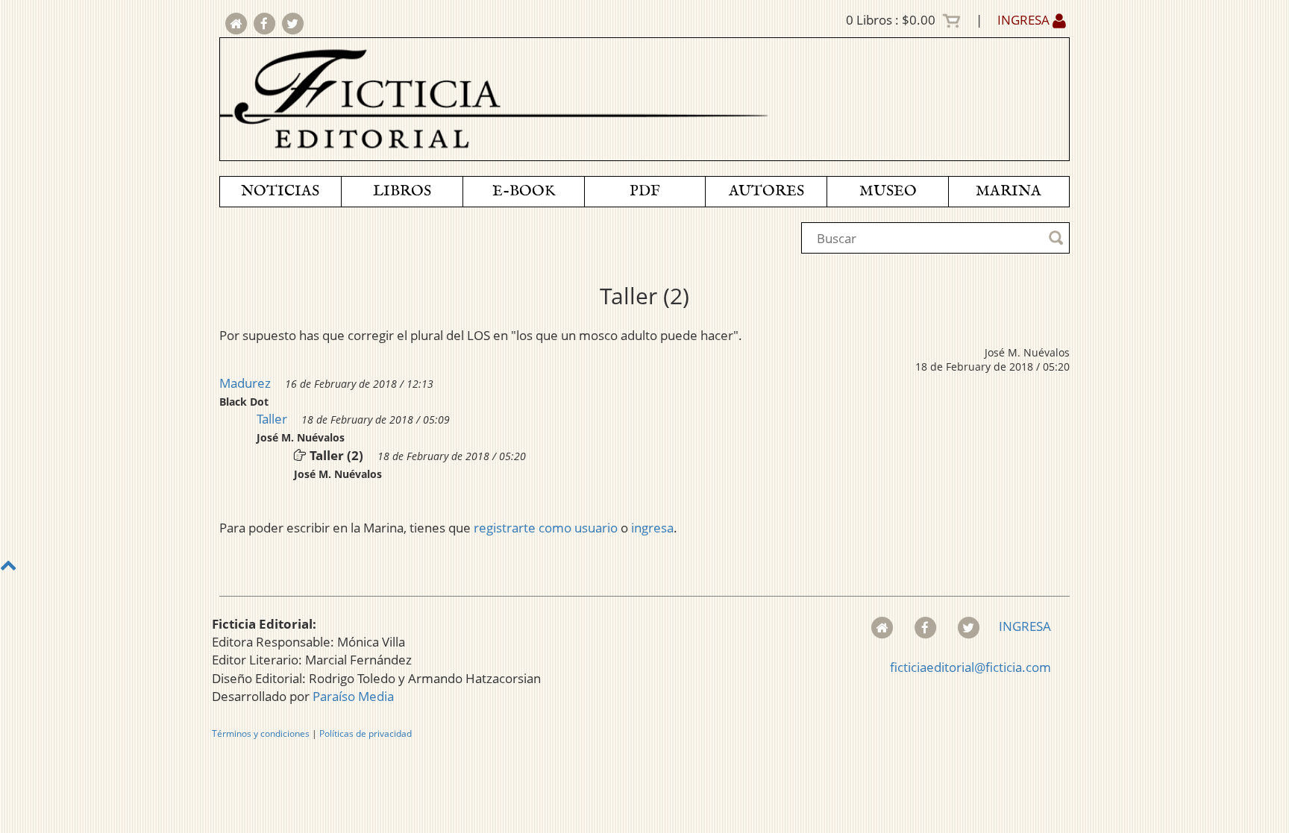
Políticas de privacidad (365, 733)
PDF (645, 191)
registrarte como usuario (546, 527)
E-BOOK (523, 191)
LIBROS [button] (402, 191)
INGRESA (1025, 19)
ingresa (652, 527)
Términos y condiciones (261, 733)
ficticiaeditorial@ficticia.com (970, 667)
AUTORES (766, 191)
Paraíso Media (353, 696)
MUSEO (888, 191)
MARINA (1008, 191)
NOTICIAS (280, 191)
